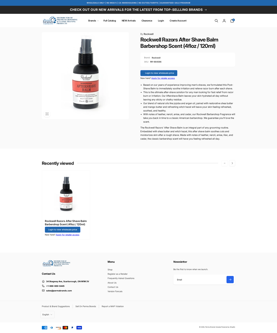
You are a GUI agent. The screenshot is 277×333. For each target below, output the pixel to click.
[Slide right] (232, 163)
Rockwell (147, 34)
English (45, 314)
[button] (93, 20)
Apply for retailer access (163, 78)
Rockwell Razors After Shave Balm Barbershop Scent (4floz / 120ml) (66, 223)
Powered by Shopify (228, 327)
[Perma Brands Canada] (56, 265)
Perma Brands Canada (213, 327)
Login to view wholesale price (159, 73)
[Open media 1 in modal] (85, 75)
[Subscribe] (230, 279)
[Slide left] (225, 163)
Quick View (66, 210)
